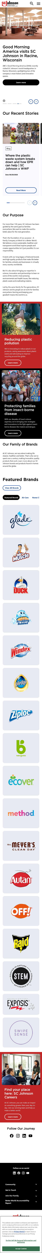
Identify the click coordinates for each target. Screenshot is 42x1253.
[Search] (31, 3)
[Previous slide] (31, 101)
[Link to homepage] (10, 3)
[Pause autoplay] (4, 100)
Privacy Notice (19, 1232)
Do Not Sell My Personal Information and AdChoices (21, 1241)
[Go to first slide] (36, 101)
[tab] (5, 103)
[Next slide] (35, 203)
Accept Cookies (21, 1249)
